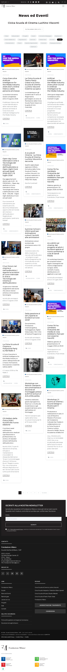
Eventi (33, 36)
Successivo (44, 492)
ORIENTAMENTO (58, 134)
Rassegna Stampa (55, 43)
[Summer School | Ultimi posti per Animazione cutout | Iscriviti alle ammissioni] (33, 211)
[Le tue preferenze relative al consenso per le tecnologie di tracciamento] (3, 669)
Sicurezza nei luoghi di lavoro (9, 623)
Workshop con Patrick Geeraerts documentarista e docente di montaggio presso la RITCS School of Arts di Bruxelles (33, 389)
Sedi (2, 606)
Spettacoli (58, 36)
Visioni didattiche (10, 39)
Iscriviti (33, 525)
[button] (33, 29)
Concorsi (43, 43)
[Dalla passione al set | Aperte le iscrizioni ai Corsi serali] (33, 295)
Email (7, 515)
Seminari (32, 39)
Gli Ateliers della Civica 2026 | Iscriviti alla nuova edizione (10, 421)
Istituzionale (15, 36)
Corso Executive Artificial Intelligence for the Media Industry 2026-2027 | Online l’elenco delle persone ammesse (11, 84)
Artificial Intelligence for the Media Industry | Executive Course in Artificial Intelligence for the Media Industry (55, 84)
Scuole (3, 590)
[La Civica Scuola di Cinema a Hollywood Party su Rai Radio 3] (11, 326)
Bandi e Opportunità (31, 43)
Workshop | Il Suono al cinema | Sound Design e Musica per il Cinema (55, 404)
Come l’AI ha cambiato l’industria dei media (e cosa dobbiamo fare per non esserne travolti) (55, 175)
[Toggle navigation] (63, 6)
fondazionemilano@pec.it (11, 563)
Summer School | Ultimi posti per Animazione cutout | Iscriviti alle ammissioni (32, 233)
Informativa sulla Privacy (16, 529)
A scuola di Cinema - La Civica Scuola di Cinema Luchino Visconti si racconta (33, 157)
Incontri (52, 39)
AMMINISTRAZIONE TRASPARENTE (50, 605)
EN (65, 2)
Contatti (3, 609)
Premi (19, 43)
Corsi (59, 39)
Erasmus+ (33, 46)
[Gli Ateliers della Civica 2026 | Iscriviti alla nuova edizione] (11, 400)
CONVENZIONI (50, 611)
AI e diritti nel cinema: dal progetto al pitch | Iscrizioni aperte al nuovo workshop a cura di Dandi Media (55, 249)
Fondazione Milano (6, 587)
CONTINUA (6, 118)
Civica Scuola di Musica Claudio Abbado (46, 593)
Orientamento (10, 43)
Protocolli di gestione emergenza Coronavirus (14, 620)
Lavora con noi (5, 599)
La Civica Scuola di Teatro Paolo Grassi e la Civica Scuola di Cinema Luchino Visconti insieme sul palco (33, 83)
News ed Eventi (6, 593)
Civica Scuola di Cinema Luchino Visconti (47, 587)
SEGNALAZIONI (30, 117)
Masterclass (42, 39)
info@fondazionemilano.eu (13, 561)
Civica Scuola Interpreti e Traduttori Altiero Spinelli (49, 590)
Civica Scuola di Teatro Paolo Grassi (45, 596)
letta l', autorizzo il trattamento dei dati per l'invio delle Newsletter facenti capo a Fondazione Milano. (33, 530)
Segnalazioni (22, 39)
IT (62, 2)
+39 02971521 (7, 559)
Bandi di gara (5, 596)
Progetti (25, 36)
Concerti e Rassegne (45, 36)
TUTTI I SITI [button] (4, 2)
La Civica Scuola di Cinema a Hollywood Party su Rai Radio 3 (11, 347)
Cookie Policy (19, 637)
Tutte (6, 36)
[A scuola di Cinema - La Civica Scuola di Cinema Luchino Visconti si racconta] (33, 134)
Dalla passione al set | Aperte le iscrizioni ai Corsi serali (32, 317)
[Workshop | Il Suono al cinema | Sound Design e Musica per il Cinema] (56, 381)
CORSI (7, 123)
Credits (27, 637)
